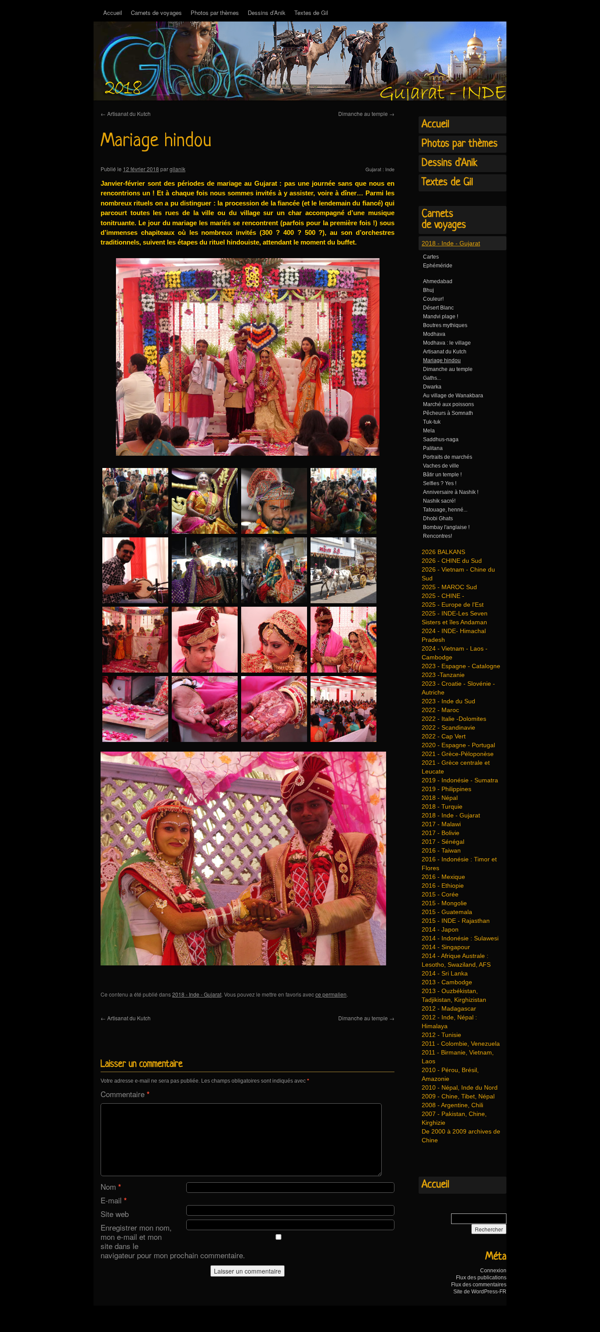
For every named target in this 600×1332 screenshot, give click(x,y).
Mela (429, 431)
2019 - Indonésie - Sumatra (460, 780)
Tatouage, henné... (445, 510)
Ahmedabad (437, 281)
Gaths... (432, 378)
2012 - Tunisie (441, 1034)
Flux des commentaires (478, 1285)
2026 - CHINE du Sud (452, 560)
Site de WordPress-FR (479, 1292)
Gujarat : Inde (379, 169)
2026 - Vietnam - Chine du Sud (458, 574)
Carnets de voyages (156, 12)
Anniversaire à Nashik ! (450, 492)
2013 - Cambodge (447, 982)
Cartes (431, 257)
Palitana (433, 448)
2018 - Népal (440, 797)
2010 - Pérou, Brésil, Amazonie (450, 1074)
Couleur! (433, 299)
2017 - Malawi (441, 824)
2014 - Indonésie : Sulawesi (460, 938)
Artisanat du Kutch (126, 113)
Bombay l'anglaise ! (446, 527)
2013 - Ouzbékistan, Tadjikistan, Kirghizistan (454, 995)
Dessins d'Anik (449, 163)
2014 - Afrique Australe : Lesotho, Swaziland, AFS (456, 960)
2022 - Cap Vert (444, 736)
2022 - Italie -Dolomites (454, 718)
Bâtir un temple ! (442, 475)
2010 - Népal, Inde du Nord (460, 1087)
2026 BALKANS (443, 551)
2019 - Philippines (446, 788)
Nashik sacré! (439, 501)
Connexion (493, 1270)
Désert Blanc (438, 308)
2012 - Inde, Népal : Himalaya (449, 1022)
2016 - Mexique (443, 876)
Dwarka (432, 387)
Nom (111, 1186)
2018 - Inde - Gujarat (196, 994)
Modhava (434, 334)
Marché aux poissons (448, 404)
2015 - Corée (440, 894)
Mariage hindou (442, 360)
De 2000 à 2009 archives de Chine (461, 1136)
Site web (115, 1213)
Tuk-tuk (432, 422)
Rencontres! (437, 536)
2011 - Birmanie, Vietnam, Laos (458, 1057)
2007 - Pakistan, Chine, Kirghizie (454, 1118)
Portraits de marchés (447, 457)
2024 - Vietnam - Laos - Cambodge (455, 653)
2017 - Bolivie (440, 832)
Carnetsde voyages (444, 220)
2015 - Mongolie (444, 903)
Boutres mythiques (445, 325)
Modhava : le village (447, 343)
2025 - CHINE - (443, 595)
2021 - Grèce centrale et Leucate (456, 767)
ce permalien (331, 994)
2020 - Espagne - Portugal (458, 745)
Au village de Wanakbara (453, 395)
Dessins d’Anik (267, 12)
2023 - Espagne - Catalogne (461, 666)
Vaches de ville (441, 466)
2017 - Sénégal (443, 841)
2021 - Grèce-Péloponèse (458, 753)
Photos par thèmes (215, 12)
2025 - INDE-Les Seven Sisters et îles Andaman (455, 618)
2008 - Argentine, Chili (452, 1105)
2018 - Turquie (442, 806)
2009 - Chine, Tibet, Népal (458, 1096)
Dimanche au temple (366, 113)
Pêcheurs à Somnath (448, 413)
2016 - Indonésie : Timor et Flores (459, 863)
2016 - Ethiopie (443, 885)
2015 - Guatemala (447, 911)
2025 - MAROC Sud (449, 586)
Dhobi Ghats (438, 518)
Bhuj (428, 290)
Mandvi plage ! (440, 316)
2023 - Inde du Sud (448, 701)
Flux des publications (481, 1277)
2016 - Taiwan (441, 850)
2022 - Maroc (440, 709)
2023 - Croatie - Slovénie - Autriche (458, 688)
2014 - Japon (440, 929)
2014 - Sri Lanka (445, 973)
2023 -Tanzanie (443, 674)
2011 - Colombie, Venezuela (461, 1043)
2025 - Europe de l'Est (453, 604)
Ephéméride (437, 266)
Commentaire (125, 1093)
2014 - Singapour (446, 946)
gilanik (177, 169)
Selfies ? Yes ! (439, 483)
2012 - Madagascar (449, 1008)
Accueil (112, 12)
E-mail (114, 1200)
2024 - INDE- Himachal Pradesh (454, 635)
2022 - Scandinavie (448, 727)
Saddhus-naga (441, 439)
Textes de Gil (311, 12)
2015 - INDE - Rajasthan (456, 920)
